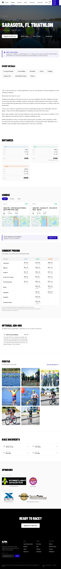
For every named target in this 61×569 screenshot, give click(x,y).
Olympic (12, 198)
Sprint (5, 198)
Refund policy (52, 546)
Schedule (32, 71)
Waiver (51, 544)
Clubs (25, 2)
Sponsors (32, 2)
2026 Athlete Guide (20, 76)
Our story (38, 544)
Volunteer (40, 2)
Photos (33, 76)
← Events (5, 16)
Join (17, 556)
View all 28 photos (52, 364)
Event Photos (37, 36)
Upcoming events (28, 544)
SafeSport (51, 551)
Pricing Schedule (8, 71)
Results (19, 2)
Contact (38, 549)
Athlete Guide (24, 36)
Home (6, 2)
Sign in (50, 2)
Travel (41, 71)
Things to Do (7, 76)
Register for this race (10, 36)
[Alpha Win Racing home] (3, 2)
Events (13, 2)
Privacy (51, 549)
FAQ (46, 2)
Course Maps (21, 71)
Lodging (50, 71)
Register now (52, 237)
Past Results (48, 36)
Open (19, 198)
